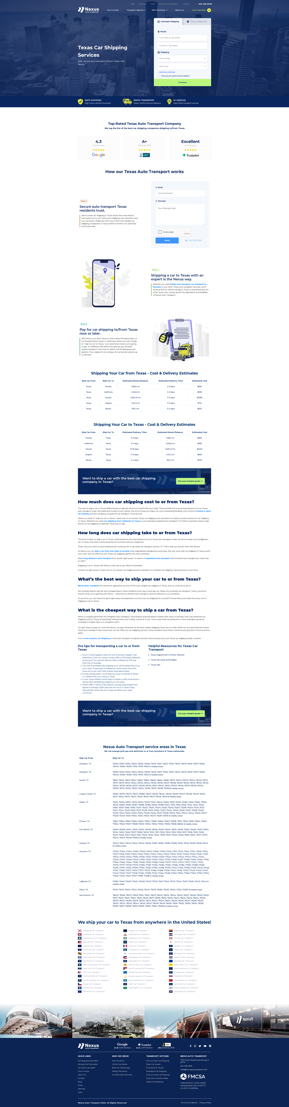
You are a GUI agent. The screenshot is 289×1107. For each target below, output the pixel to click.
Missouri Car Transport (184, 957)
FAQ (152, 4)
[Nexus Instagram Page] (195, 1046)
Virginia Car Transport (92, 988)
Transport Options (135, 10)
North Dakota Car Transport (186, 968)
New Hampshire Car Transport (96, 965)
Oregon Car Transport (184, 972)
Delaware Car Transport (139, 938)
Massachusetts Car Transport (142, 953)
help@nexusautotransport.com (193, 1069)
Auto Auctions (118, 1061)
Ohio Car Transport (91, 972)
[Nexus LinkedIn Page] (210, 1046)
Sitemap (81, 1089)
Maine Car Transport (183, 950)
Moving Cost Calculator (168, 4)
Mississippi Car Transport (139, 957)
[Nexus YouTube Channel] (205, 1046)
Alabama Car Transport (93, 931)
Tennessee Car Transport (185, 980)
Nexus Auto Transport (88, 586)
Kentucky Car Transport (93, 950)
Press (80, 1085)
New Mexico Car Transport (186, 965)
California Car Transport (139, 934)
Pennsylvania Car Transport (95, 976)
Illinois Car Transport (183, 942)
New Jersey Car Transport (140, 965)
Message (162, 201)
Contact (186, 4)
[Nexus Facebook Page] (190, 1046)
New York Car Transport (93, 968)
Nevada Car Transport (184, 961)
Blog (133, 4)
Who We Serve (159, 10)
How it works (113, 10)
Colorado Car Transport (184, 934)
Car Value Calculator (86, 1068)
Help (80, 1092)
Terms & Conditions (189, 1103)
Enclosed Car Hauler (155, 1068)
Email (160, 187)
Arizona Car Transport (184, 931)
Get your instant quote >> (190, 481)
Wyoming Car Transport (184, 991)
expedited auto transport (158, 558)
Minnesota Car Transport (94, 957)
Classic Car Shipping (154, 1082)
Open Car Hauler (153, 1064)
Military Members (119, 1071)
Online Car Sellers (119, 1064)
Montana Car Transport (93, 961)
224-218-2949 (195, 240)
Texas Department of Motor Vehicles (167, 655)
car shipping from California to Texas (122, 521)
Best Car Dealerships (121, 1068)
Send (167, 240)
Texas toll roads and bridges (164, 660)
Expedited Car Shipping (156, 1071)
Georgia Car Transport (93, 942)
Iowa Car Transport (137, 946)
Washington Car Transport (140, 988)
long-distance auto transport (97, 558)
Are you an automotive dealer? (176, 76)
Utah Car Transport (137, 984)
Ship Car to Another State (157, 1078)
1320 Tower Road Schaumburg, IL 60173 (194, 1061)
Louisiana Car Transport (139, 950)
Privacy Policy (205, 1103)
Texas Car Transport (92, 984)
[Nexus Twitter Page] (200, 1046)
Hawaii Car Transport (183, 976)
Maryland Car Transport (93, 953)
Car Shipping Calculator (88, 1061)
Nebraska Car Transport (139, 961)
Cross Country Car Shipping (158, 1075)
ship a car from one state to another (112, 551)
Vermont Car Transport (184, 984)
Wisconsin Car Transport (94, 991)
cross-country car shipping (96, 638)
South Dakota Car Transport (141, 980)
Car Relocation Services (122, 1075)
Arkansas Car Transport (93, 934)
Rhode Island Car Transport (141, 976)
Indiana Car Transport (92, 946)
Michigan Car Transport (184, 953)
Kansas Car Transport (183, 946)
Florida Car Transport (183, 938)
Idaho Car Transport (137, 942)
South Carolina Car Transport (96, 980)
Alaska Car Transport (138, 931)
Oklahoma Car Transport (140, 972)
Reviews (142, 4)
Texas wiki (155, 665)
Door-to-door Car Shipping (157, 1061)
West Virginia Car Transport (186, 988)
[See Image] (36, 1021)
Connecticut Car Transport (95, 938)
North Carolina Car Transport (141, 968)
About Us (179, 10)
